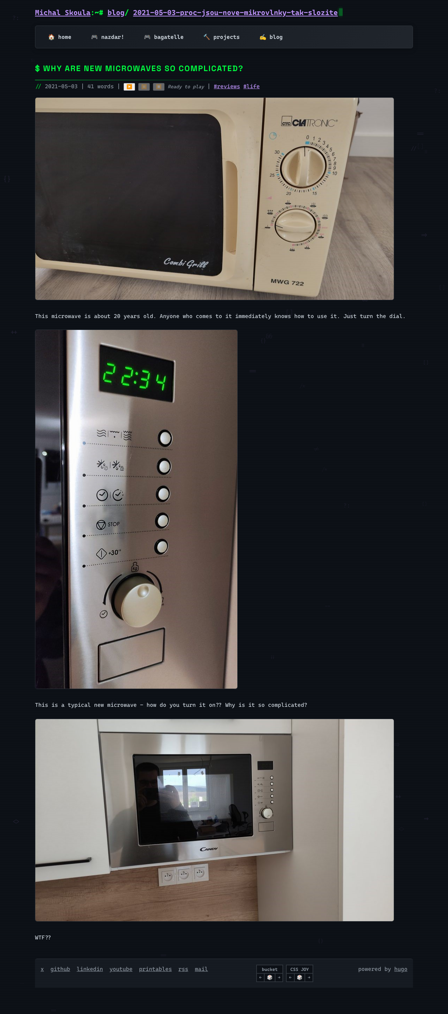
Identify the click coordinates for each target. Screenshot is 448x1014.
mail (201, 969)
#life (251, 86)
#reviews (227, 86)
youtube (121, 969)
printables (155, 969)
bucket (270, 969)
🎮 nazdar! (107, 37)
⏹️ (159, 86)
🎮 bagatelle (164, 37)
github (60, 969)
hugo (401, 969)
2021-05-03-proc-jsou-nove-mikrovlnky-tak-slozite (235, 12)
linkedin (90, 969)
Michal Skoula (62, 12)
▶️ (129, 86)
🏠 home (59, 37)
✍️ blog (271, 37)
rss (183, 969)
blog (116, 12)
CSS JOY (299, 969)
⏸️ (144, 86)
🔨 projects (221, 37)
